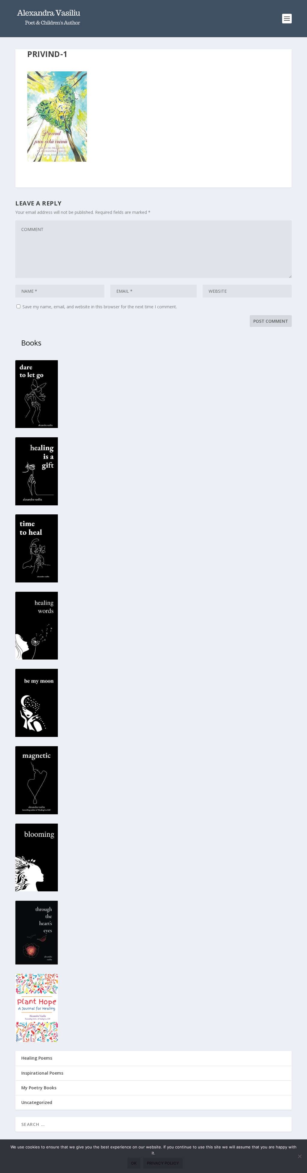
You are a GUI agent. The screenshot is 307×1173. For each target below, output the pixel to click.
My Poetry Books (38, 1088)
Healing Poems (36, 1058)
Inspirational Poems (42, 1073)
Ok (134, 1163)
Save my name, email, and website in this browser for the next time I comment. (99, 307)
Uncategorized (36, 1102)
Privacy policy (163, 1163)
